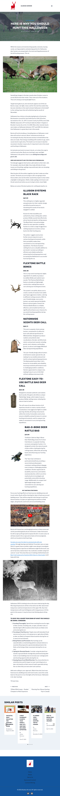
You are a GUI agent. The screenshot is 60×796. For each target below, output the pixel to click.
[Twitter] (28, 793)
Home (30, 772)
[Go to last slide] (6, 724)
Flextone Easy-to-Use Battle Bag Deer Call (32, 382)
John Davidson (49, 725)
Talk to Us (30, 777)
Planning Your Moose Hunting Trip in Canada (40, 689)
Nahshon (10, 729)
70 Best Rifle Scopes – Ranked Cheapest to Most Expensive (19, 689)
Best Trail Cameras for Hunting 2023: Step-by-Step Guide (28, 555)
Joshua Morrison (26, 31)
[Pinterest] (32, 793)
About (30, 774)
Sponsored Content (30, 780)
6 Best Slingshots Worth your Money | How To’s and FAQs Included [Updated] (23, 722)
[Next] (54, 724)
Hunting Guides (30, 20)
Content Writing (30, 782)
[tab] (27, 744)
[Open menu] (52, 6)
